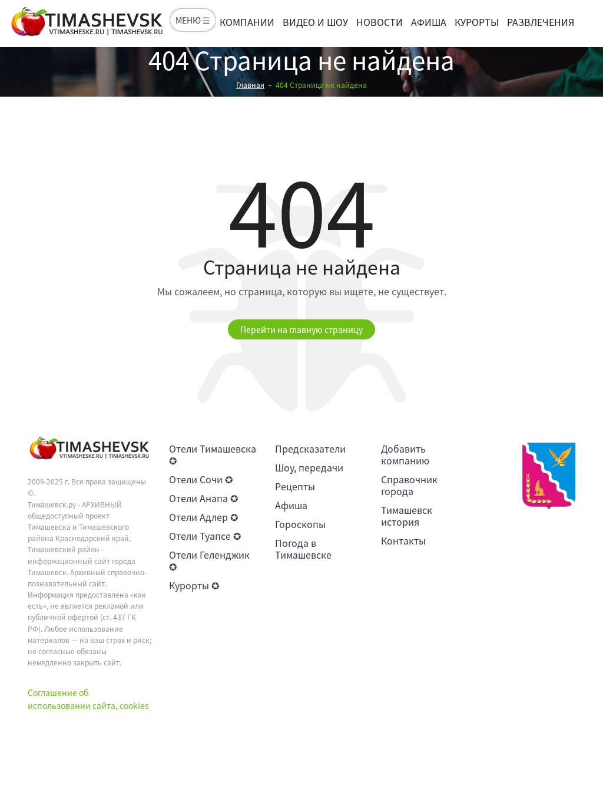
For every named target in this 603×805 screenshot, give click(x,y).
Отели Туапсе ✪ (205, 536)
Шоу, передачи (309, 467)
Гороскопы (300, 524)
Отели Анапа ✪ (203, 498)
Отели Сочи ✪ (201, 479)
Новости (379, 22)
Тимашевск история (406, 515)
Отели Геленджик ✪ (209, 560)
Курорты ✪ (194, 585)
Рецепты (295, 486)
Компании (247, 22)
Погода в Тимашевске (303, 548)
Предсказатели (310, 448)
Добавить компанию (405, 454)
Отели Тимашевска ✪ (212, 454)
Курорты (477, 22)
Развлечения (540, 22)
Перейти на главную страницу (301, 329)
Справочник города (409, 485)
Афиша (428, 22)
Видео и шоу (315, 22)
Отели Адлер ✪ (203, 517)
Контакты (403, 540)
